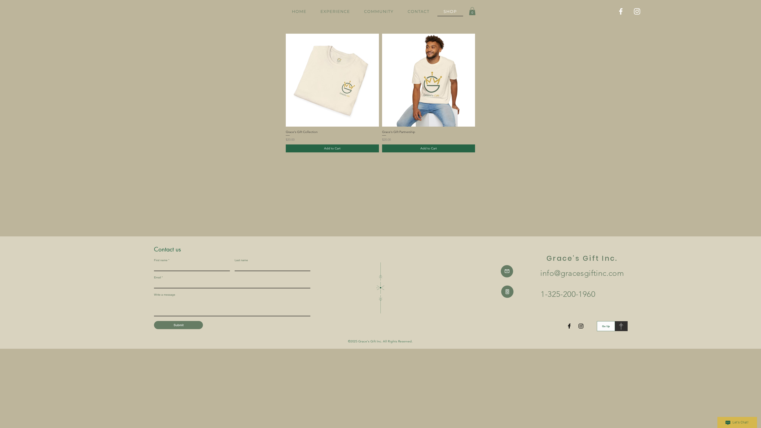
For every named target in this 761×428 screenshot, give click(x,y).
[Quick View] (332, 80)
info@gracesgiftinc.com (582, 273)
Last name (241, 260)
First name (161, 260)
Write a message (164, 294)
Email (158, 277)
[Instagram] (637, 11)
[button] (472, 11)
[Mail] (507, 271)
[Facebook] (621, 11)
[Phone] (507, 292)
